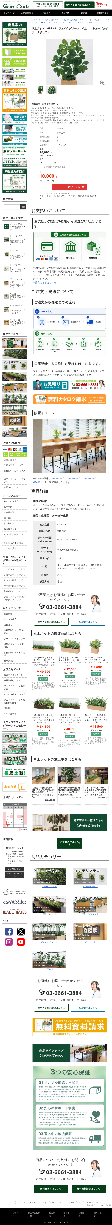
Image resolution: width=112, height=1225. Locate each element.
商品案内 (46, 13)
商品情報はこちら (12, 680)
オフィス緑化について (14, 694)
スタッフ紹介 (10, 619)
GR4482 (37, 482)
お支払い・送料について (14, 472)
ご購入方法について (13, 465)
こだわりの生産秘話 (13, 542)
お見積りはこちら (88, 621)
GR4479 (71, 478)
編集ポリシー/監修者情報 (14, 645)
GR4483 (55, 478)
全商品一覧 (9, 512)
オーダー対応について (14, 585)
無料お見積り (102, 13)
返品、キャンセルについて (14, 480)
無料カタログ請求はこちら (51, 621)
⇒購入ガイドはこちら (44, 282)
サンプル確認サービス (14, 580)
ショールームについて (14, 574)
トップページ (9, 13)
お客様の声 (9, 523)
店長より (8, 624)
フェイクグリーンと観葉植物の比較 (14, 701)
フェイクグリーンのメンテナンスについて (14, 598)
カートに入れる (70, 187)
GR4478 (87, 478)
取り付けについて (12, 591)
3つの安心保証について (14, 536)
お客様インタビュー (13, 529)
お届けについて (11, 487)
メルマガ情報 (10, 713)
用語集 (7, 708)
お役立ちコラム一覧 (13, 674)
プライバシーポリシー (14, 638)
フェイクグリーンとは (14, 569)
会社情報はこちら (15, 869)
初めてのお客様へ (28, 13)
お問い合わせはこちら (15, 874)
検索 (23, 207)
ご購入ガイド (10, 459)
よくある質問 (10, 548)
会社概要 (84, 13)
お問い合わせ (10, 660)
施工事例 (65, 13)
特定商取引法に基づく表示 (14, 631)
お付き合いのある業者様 (14, 654)
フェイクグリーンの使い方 (14, 687)
